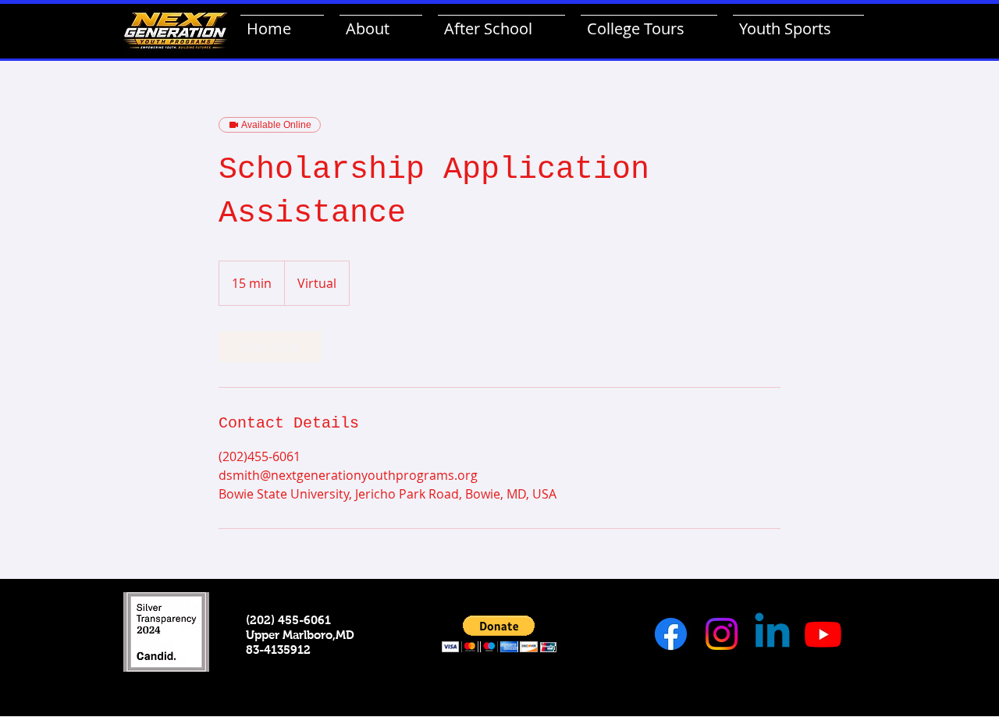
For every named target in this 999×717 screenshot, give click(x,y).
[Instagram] (721, 633)
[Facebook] (670, 633)
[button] (499, 634)
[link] (270, 346)
